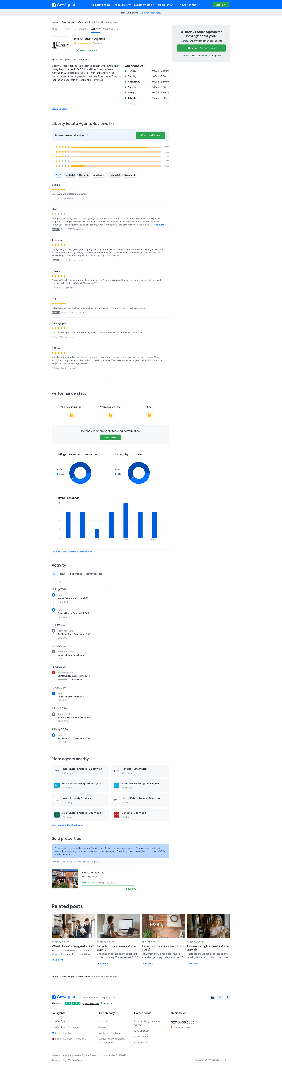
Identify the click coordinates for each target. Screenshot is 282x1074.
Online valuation (122, 4)
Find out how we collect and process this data (72, 552)
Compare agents (100, 4)
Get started (110, 437)
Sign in (219, 4)
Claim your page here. (150, 12)
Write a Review (88, 50)
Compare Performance (201, 47)
